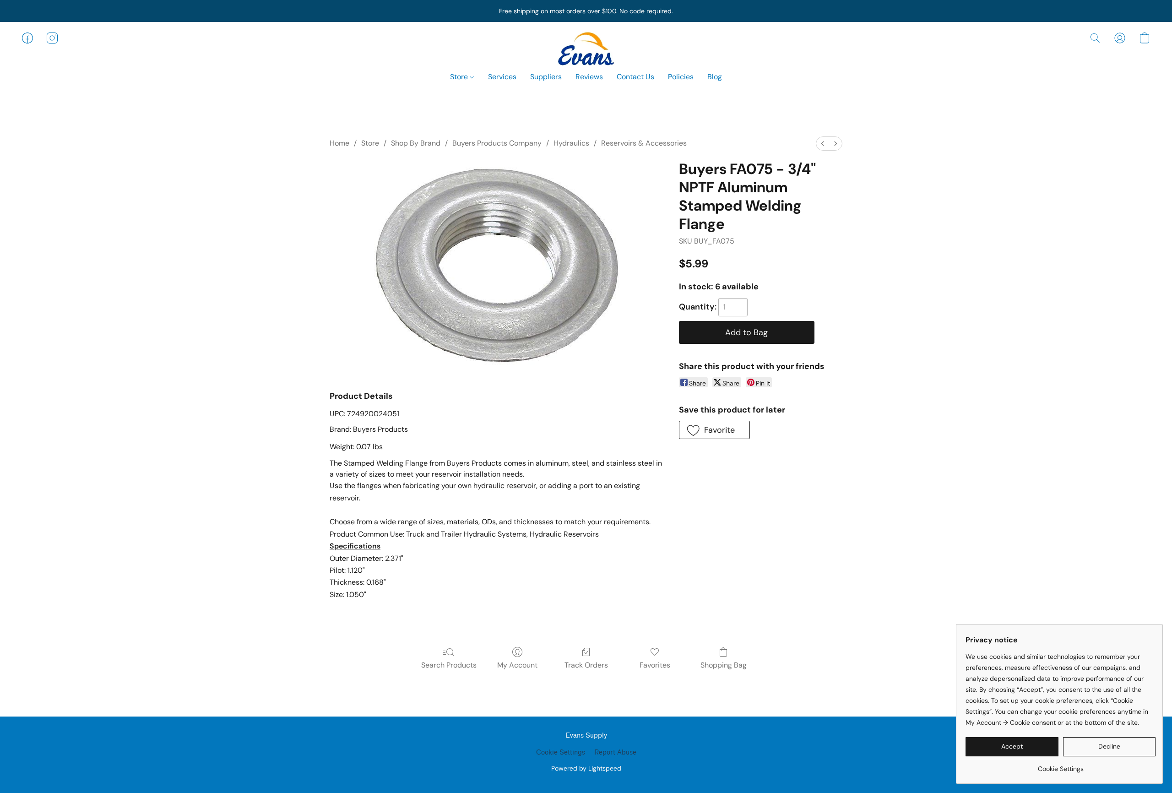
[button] (586, 47)
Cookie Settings (560, 752)
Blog (714, 76)
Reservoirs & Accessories (644, 143)
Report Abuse (615, 752)
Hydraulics (571, 143)
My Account (517, 665)
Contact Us (635, 76)
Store (460, 76)
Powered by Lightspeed (586, 768)
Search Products (449, 665)
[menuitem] (822, 143)
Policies (681, 76)
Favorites (655, 665)
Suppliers (546, 76)
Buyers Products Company (497, 143)
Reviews (589, 76)
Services (502, 76)
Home (339, 143)
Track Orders (586, 665)
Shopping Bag (723, 665)
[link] (1061, 765)
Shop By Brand (415, 143)
